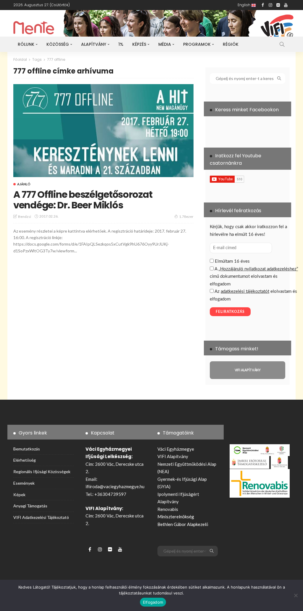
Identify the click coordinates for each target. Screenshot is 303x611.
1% (120, 44)
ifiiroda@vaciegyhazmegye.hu (115, 486)
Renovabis (167, 509)
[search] (282, 44)
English (244, 4)
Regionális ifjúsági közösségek (41, 471)
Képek (19, 494)
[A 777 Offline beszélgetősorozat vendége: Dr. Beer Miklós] (103, 130)
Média (164, 44)
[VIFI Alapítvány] (247, 370)
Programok (197, 44)
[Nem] (296, 595)
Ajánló (23, 184)
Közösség (57, 44)
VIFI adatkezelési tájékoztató (41, 517)
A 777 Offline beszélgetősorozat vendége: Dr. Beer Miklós (82, 200)
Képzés (139, 44)
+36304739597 (110, 494)
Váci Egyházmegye (175, 449)
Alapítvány (93, 44)
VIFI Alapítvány (172, 456)
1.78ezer (186, 216)
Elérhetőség (24, 460)
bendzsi (24, 216)
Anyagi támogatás (30, 505)
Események (24, 483)
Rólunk (26, 44)
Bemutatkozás (26, 448)
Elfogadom (153, 602)
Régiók (230, 44)
